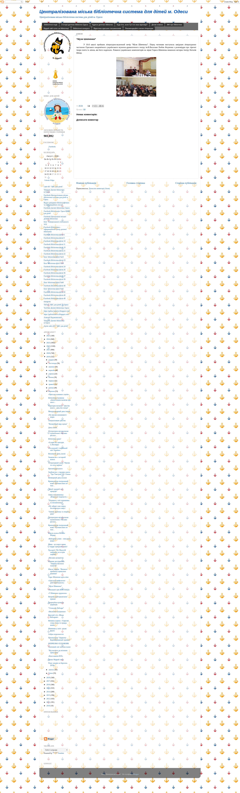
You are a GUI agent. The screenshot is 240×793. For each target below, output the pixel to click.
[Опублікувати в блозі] (95, 106)
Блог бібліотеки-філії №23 (54, 257)
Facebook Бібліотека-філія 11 (54, 244)
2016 (48, 685)
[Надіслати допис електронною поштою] (88, 106)
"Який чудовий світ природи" (55, 490)
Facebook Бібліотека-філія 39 (54, 279)
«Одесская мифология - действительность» (57, 582)
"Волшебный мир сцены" (57, 424)
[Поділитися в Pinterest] (103, 106)
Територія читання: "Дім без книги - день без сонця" (59, 407)
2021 (48, 350)
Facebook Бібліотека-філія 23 (54, 260)
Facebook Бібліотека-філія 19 (54, 247)
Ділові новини (157, 25)
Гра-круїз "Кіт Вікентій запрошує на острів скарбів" (57, 552)
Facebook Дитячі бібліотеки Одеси (57, 208)
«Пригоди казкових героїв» (58, 394)
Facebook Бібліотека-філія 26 (54, 270)
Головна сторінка (135, 183)
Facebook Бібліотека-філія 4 (54, 235)
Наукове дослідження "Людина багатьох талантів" (56, 563)
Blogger (136, 774)
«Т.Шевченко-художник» (57, 593)
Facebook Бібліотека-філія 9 (54, 238)
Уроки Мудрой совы (56, 660)
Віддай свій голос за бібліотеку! (56, 28)
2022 (48, 346)
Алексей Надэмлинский (53, 317)
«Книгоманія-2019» (55, 656)
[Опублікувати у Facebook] (100, 106)
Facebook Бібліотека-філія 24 (54, 267)
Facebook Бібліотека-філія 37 (54, 276)
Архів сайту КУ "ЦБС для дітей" (56, 326)
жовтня (52, 367)
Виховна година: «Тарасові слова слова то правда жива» (58, 623)
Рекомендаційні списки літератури (139, 28)
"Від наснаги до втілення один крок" (57, 651)
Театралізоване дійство (57, 420)
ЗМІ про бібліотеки (174, 25)
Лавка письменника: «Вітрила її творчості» (57, 496)
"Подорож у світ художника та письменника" (58, 501)
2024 (48, 339)
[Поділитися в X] (98, 106)
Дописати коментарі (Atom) (99, 188)
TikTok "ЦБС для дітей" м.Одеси (56, 305)
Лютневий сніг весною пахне (59, 647)
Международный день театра (59, 411)
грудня (51, 360)
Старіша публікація (185, 183)
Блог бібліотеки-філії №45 (54, 289)
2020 (48, 353)
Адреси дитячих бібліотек (102, 25)
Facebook (52, 147)
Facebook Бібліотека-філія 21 (54, 251)
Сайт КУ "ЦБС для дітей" (53, 187)
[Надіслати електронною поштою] (93, 106)
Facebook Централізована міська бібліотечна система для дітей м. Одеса (56, 197)
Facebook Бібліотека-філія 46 (54, 295)
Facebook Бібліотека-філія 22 (54, 254)
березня (52, 391)
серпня (51, 374)
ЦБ (84, 109)
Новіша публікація (86, 183)
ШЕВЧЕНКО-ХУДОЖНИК (58, 643)
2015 (48, 688)
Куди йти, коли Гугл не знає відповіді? (132, 25)
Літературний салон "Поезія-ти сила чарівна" (59, 464)
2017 (48, 681)
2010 (48, 706)
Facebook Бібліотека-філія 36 (54, 273)
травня (51, 384)
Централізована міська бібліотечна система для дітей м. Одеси (113, 11)
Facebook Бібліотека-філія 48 (54, 298)
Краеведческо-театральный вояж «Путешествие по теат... (58, 483)
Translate (61, 753)
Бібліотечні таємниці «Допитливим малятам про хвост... (59, 400)
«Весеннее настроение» (57, 612)
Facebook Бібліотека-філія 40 (54, 286)
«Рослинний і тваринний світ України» (57, 449)
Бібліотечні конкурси (81, 28)
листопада (53, 363)
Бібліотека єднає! (54, 439)
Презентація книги (55, 469)
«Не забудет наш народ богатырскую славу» (57, 507)
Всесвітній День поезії (56, 454)
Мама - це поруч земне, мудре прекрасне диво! (57, 545)
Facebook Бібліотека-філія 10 (54, 241)
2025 (48, 336)
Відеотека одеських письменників (107, 28)
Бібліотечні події (50, 25)
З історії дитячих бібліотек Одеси (74, 25)
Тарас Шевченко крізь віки (58, 577)
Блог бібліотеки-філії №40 (54, 282)
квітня (51, 388)
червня (51, 381)
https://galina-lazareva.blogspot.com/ (57, 311)
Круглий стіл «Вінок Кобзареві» (56, 616)
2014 (48, 692)
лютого (51, 670)
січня (51, 673)
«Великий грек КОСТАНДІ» (59, 590)
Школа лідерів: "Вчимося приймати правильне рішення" (57, 571)
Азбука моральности (56, 634)
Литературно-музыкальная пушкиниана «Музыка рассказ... (58, 433)
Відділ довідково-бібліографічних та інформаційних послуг (56, 204)
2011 (48, 702)
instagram (47, 302)
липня (51, 377)
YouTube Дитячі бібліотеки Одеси (56, 308)
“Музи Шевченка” (55, 586)
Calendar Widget (49, 180)
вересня (52, 370)
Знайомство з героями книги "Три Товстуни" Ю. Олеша (59, 473)
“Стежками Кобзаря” (56, 608)
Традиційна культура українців (56, 603)
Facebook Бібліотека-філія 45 (54, 292)
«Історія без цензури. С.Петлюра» (56, 443)
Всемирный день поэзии (57, 478)
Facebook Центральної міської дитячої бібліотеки (55, 218)
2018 (48, 678)
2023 (48, 343)
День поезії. (52, 427)
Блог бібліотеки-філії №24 (54, 263)
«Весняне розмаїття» (56, 558)
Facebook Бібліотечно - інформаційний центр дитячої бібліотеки (55, 229)
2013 (48, 695)
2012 (48, 699)
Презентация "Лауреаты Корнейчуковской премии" (59, 639)
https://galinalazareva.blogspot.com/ (56, 314)
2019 (48, 357)
